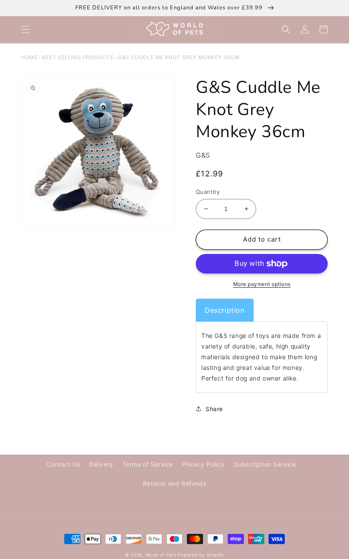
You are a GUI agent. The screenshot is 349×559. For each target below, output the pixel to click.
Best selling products (78, 57)
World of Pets (161, 554)
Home (29, 57)
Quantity (208, 191)
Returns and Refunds (174, 483)
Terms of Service (147, 464)
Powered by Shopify (200, 554)
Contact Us (63, 464)
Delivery (101, 464)
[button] (25, 29)
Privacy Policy (203, 464)
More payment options (262, 284)
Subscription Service (265, 464)
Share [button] (214, 408)
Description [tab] (225, 310)
